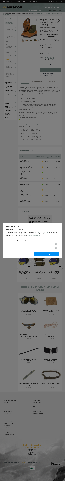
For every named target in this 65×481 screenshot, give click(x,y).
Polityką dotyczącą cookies (42, 232)
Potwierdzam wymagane (19, 254)
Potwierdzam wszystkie (46, 254)
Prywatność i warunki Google (33, 235)
